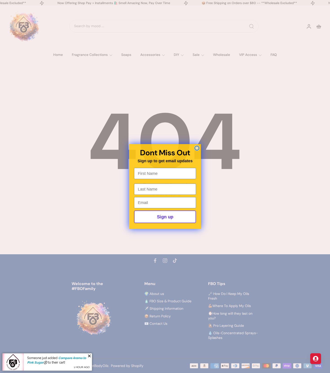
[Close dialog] (197, 148)
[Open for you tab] (315, 358)
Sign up (165, 216)
